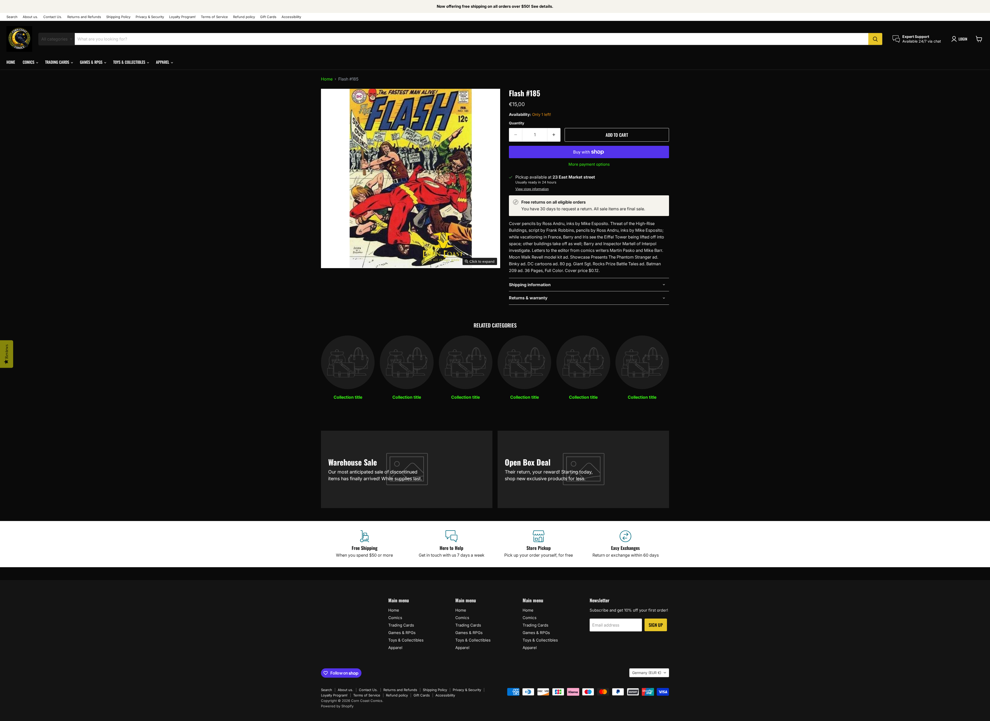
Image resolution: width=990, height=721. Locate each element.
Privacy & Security (150, 17)
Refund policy (244, 17)
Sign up (656, 625)
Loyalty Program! (182, 17)
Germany (646, 672)
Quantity (516, 123)
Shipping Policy (118, 17)
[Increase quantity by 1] (553, 135)
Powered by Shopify (337, 706)
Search (12, 17)
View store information (532, 189)
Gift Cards (268, 17)
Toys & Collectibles (129, 62)
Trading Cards (57, 62)
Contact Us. (52, 17)
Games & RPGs (91, 62)
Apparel (163, 62)
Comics (29, 62)
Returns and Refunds (84, 17)
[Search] (875, 39)
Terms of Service (214, 17)
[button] (960, 39)
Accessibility (291, 17)
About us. (30, 17)
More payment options (589, 164)
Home (10, 62)
